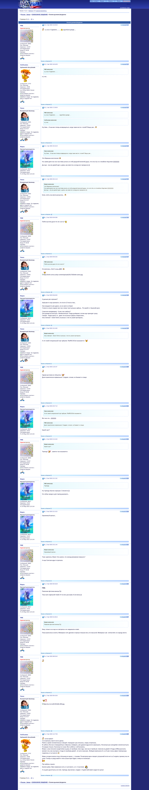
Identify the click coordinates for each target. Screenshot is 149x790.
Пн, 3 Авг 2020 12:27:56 (51, 734)
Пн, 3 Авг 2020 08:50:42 (51, 656)
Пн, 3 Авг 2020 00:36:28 (51, 584)
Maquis (22, 146)
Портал (110, 1)
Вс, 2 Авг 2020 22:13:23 (50, 511)
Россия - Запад (25, 14)
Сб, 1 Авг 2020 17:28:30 (51, 107)
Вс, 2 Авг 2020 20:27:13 (50, 406)
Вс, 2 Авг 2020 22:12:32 (50, 478)
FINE (21, 25)
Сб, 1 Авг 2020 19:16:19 (51, 146)
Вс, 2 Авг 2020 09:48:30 (50, 295)
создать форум (125, 785)
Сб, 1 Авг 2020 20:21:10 (51, 179)
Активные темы (125, 7)
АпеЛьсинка (24, 65)
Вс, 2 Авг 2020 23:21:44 (50, 544)
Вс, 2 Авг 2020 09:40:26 (50, 256)
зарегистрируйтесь (41, 10)
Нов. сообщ (94, 1)
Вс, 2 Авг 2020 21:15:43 (50, 439)
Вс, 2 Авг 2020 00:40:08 (50, 217)
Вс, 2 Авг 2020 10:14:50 (50, 328)
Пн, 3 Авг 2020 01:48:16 (51, 617)
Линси (22, 108)
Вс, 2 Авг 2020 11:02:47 (50, 366)
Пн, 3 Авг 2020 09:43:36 (51, 695)
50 (31, 19)
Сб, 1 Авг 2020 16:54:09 (51, 64)
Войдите (31, 10)
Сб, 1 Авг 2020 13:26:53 (51, 25)
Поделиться (43, 25)
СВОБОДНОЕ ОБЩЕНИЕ (40, 14)
